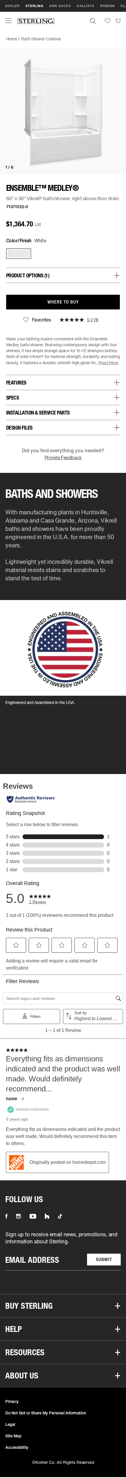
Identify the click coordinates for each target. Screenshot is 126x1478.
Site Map (13, 1436)
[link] (118, 20)
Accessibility (16, 1447)
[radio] (17, 253)
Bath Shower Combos (41, 39)
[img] (36, 20)
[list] (63, 1250)
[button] (8, 20)
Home (11, 39)
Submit (104, 1259)
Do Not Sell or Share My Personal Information (45, 1413)
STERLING (34, 6)
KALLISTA (85, 6)
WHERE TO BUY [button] (63, 302)
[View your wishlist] (107, 21)
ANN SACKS (60, 6)
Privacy (12, 1401)
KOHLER (12, 6)
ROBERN (107, 6)
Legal (10, 1424)
